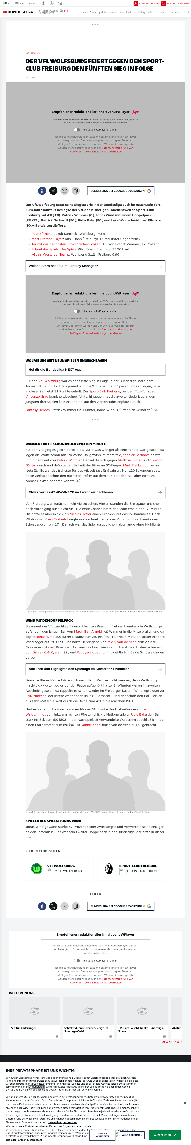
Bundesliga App (149, 3)
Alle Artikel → (172, 1041)
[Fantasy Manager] (163, 3)
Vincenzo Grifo (37, 397)
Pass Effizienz (42, 234)
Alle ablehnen (132, 1135)
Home (85, 12)
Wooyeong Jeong (91, 652)
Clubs (121, 12)
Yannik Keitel (91, 725)
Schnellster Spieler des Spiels (54, 249)
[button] (185, 12)
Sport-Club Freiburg (104, 391)
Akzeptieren (162, 1135)
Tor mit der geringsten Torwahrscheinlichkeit (66, 244)
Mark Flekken (133, 465)
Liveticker (131, 12)
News (93, 12)
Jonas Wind (45, 637)
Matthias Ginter (130, 460)
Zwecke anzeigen (102, 1135)
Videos (151, 12)
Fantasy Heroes (38, 410)
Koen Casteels (55, 519)
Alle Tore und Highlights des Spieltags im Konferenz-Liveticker (79, 669)
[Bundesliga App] (136, 3)
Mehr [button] (177, 12)
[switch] (77, 129)
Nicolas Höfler (80, 514)
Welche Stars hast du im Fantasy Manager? (63, 266)
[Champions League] (52, 3)
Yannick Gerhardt (136, 455)
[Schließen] (185, 1103)
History (141, 12)
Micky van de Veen (122, 642)
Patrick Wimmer (69, 460)
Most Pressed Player (47, 239)
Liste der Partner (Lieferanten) (24, 1140)
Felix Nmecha (36, 696)
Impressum (70, 1122)
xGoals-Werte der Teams (50, 255)
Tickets (160, 12)
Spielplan (102, 12)
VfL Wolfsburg (49, 381)
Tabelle (112, 12)
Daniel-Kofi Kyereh (47, 652)
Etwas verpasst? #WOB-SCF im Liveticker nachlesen (71, 492)
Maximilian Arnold (88, 632)
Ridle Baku (139, 714)
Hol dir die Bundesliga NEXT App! (55, 369)
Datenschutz (55, 1122)
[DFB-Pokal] (43, 3)
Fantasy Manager (178, 3)
